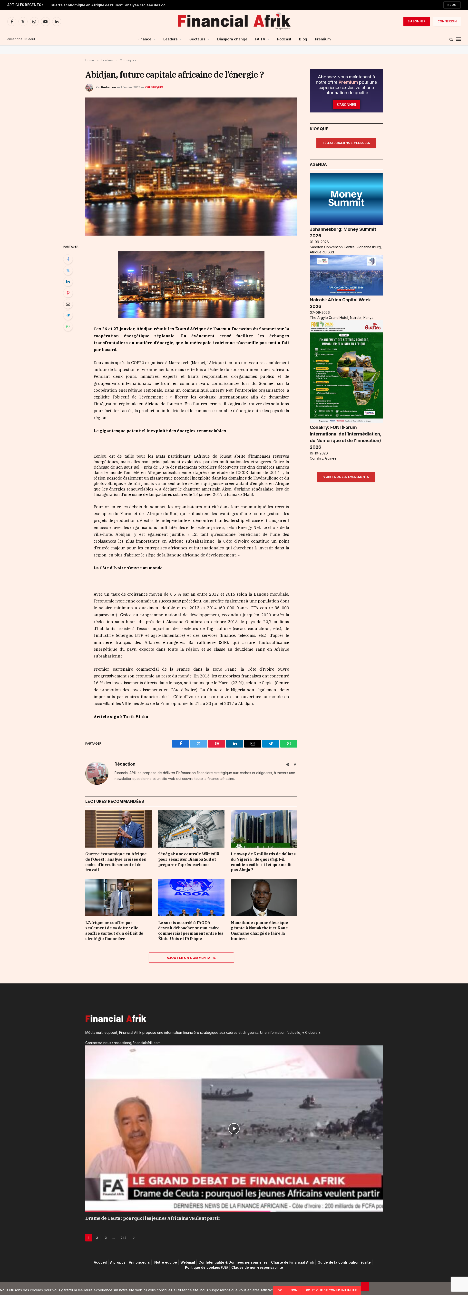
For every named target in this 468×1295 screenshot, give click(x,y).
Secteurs (197, 39)
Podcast (284, 39)
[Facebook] (68, 259)
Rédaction (108, 87)
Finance (144, 39)
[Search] (451, 39)
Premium (323, 39)
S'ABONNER (417, 21)
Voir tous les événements (346, 477)
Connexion (447, 21)
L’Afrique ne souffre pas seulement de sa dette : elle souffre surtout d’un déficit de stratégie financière (114, 930)
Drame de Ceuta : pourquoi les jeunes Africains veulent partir (153, 1218)
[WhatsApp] (68, 326)
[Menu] (458, 39)
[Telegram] (68, 315)
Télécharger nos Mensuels (346, 143)
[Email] (68, 304)
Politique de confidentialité (331, 1290)
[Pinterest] (68, 292)
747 (124, 1238)
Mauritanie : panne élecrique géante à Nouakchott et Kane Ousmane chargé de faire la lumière (259, 930)
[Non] (365, 1286)
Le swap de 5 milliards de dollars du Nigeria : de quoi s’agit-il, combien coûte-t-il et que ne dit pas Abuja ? (263, 861)
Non (294, 1290)
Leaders (170, 39)
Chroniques (154, 87)
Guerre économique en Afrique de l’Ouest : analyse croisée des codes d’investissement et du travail (111, 5)
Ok (279, 1290)
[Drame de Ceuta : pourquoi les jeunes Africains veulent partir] (234, 1128)
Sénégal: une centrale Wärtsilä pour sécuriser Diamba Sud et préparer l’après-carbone (188, 859)
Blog (452, 5)
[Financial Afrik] (234, 21)
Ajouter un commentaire (191, 958)
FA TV (260, 39)
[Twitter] (68, 270)
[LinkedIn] (68, 281)
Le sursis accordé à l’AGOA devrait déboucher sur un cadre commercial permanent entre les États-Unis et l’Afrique (191, 930)
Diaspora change (232, 39)
